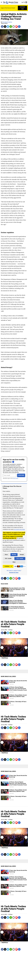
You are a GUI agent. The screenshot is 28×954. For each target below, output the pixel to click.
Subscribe (21, 475)
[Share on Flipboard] (16, 26)
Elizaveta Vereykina (7, 22)
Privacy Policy (15, 478)
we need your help (19, 529)
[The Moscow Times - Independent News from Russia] (10, 2)
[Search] (24, 2)
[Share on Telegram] (8, 26)
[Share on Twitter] (5, 26)
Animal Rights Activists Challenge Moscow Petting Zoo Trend (14, 16)
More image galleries (8, 676)
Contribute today (22, 8)
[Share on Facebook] (2, 26)
